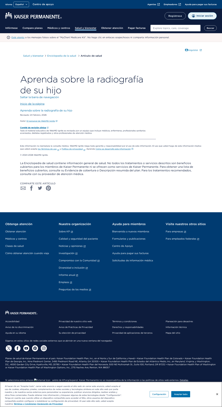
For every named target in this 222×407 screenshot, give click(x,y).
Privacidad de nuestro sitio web (75, 321)
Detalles (184, 380)
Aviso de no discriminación (19, 327)
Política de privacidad (72, 149)
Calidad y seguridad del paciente (78, 238)
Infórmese (11, 28)
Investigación (66, 253)
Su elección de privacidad (72, 333)
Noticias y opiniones (71, 246)
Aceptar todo (180, 394)
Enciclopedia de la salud (62, 55)
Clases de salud (14, 246)
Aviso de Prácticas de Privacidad (76, 327)
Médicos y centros (58, 28)
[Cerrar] (217, 394)
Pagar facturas (137, 28)
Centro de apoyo (43, 4)
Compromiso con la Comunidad (78, 260)
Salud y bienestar (85, 28)
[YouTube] (26, 348)
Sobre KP (64, 231)
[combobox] (175, 28)
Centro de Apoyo (122, 246)
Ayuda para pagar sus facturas (201, 4)
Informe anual (67, 275)
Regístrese (175, 15)
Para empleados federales (181, 238)
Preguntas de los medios (73, 289)
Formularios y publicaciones (128, 238)
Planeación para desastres (179, 321)
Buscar (210, 28)
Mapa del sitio (173, 333)
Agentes (151, 4)
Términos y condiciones (124, 321)
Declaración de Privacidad (50, 404)
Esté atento (17, 37)
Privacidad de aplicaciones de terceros (132, 333)
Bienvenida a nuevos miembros (130, 231)
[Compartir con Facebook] (32, 188)
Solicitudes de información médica (132, 260)
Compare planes (33, 28)
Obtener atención (112, 28)
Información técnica (176, 327)
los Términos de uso (47, 149)
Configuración (159, 394)
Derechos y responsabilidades (127, 327)
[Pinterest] (35, 348)
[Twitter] (8, 348)
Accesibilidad (12, 321)
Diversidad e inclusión (72, 267)
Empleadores (170, 4)
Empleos (64, 282)
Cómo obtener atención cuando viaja (27, 253)
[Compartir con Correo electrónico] (23, 188)
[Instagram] (43, 348)
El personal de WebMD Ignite (41, 121)
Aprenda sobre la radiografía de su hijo (46, 110)
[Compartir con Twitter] (40, 188)
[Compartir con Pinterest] (48, 188)
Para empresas (174, 231)
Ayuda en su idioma (15, 333)
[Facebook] (17, 348)
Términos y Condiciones (25, 404)
